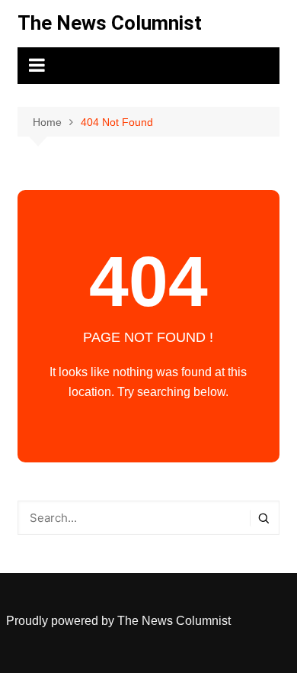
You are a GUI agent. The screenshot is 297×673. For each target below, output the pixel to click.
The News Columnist (110, 22)
